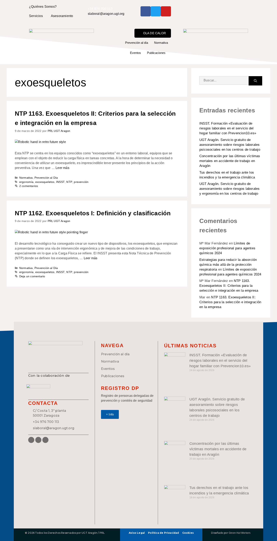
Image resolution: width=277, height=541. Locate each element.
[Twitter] (156, 11)
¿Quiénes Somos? (43, 6)
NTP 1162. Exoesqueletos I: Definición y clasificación (93, 213)
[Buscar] (255, 80)
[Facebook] (31, 440)
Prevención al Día (46, 177)
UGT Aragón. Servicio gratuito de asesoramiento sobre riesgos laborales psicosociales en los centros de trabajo (229, 145)
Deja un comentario (32, 276)
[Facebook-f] (146, 11)
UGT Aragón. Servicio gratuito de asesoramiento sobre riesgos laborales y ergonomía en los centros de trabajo (229, 188)
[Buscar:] (224, 80)
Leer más (62, 168)
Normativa (161, 42)
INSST (60, 182)
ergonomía (26, 182)
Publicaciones (156, 52)
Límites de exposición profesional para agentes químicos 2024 (227, 248)
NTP (69, 182)
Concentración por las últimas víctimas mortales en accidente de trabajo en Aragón (229, 161)
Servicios (36, 16)
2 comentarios (28, 186)
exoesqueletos (45, 182)
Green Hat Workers (239, 532)
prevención (81, 182)
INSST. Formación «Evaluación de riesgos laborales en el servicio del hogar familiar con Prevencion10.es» (227, 128)
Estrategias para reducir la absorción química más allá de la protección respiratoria (228, 264)
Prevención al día (136, 42)
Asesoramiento (62, 16)
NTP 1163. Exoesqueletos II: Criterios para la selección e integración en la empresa (228, 285)
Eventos (135, 52)
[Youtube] (166, 11)
